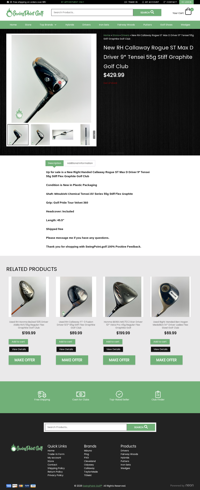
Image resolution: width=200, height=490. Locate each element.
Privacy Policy (55, 475)
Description (54, 163)
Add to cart (18, 341)
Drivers (86, 24)
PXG (86, 457)
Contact (52, 464)
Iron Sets (104, 24)
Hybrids (69, 24)
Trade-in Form (56, 454)
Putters (147, 24)
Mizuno (88, 450)
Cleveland (90, 461)
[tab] (54, 163)
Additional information (80, 163)
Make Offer (24, 360)
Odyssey (89, 464)
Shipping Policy (56, 468)
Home (13, 24)
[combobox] (92, 12)
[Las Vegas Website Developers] (182, 485)
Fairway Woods (126, 24)
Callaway (89, 468)
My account (54, 457)
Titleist (88, 475)
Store (28, 24)
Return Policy (55, 471)
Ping (86, 454)
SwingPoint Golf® (92, 486)
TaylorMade (91, 471)
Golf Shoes (166, 24)
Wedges (185, 24)
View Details (19, 349)
